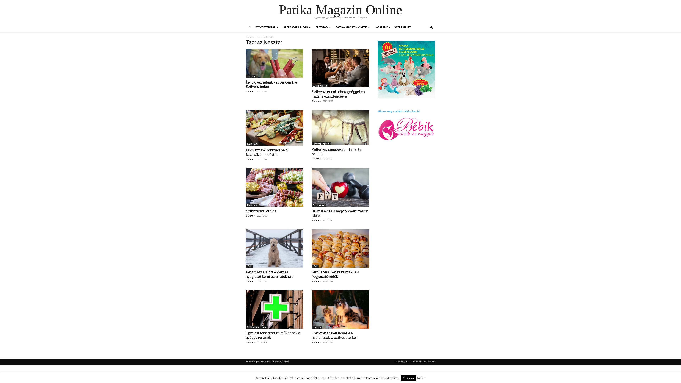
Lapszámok (382, 27)
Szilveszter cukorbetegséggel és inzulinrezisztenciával (338, 94)
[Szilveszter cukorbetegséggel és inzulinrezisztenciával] (340, 68)
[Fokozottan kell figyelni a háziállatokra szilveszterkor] (340, 309)
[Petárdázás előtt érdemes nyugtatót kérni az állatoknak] (274, 248)
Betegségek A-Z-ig (295, 27)
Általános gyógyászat (257, 327)
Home (249, 36)
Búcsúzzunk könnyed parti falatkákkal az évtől (267, 152)
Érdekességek (319, 205)
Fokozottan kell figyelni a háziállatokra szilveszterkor (334, 335)
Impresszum (401, 361)
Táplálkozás (252, 144)
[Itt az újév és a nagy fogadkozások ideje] (340, 187)
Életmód (322, 27)
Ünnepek (251, 76)
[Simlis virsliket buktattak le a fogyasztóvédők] (340, 248)
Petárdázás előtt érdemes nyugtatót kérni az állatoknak (269, 274)
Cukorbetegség (320, 86)
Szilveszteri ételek (261, 211)
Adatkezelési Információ (423, 361)
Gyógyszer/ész (265, 27)
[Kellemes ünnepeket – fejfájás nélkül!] (340, 127)
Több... (421, 378)
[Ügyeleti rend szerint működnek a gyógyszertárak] (274, 309)
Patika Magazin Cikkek (351, 27)
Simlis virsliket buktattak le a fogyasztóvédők (335, 274)
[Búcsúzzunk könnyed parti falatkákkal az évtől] (274, 128)
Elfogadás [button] (408, 378)
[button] (431, 27)
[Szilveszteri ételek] (274, 187)
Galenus (250, 91)
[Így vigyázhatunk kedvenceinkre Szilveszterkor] (274, 63)
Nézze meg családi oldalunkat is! (399, 111)
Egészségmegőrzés (321, 143)
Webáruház (403, 27)
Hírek (249, 266)
